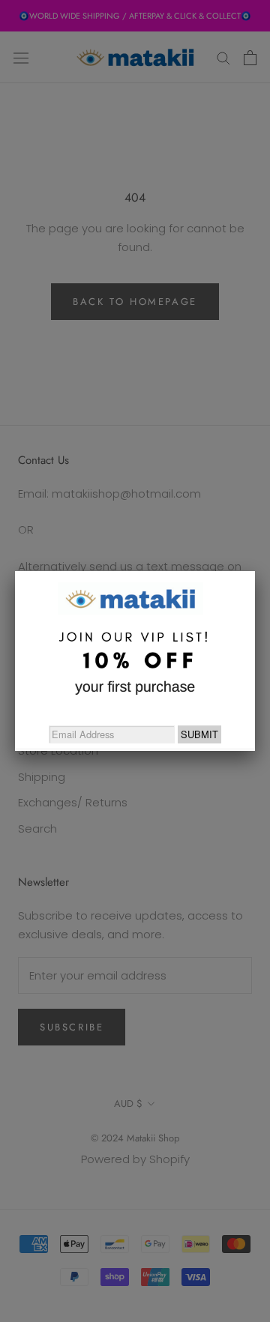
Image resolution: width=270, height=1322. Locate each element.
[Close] (255, 571)
